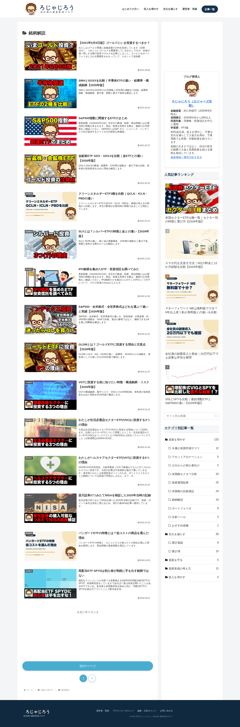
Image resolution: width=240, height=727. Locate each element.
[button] (216, 416)
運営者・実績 (102, 711)
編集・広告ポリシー (147, 711)
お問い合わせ (166, 711)
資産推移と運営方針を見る (186, 157)
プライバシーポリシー (123, 711)
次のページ (88, 666)
